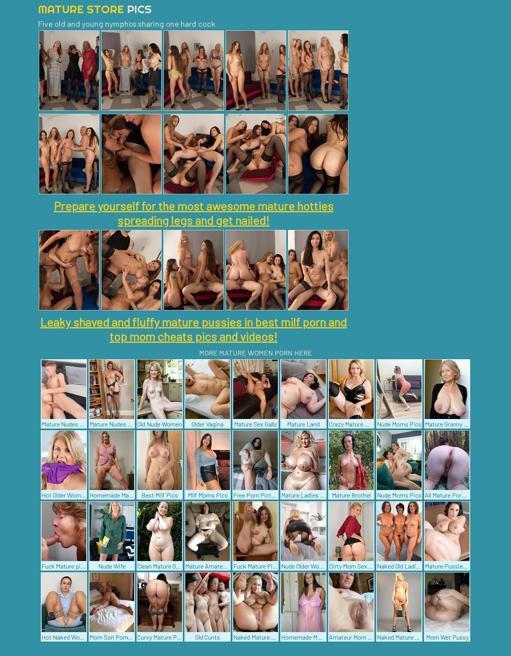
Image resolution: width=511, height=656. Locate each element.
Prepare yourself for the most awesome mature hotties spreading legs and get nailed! (194, 212)
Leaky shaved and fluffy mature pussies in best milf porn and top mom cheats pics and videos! (193, 328)
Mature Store (95, 9)
